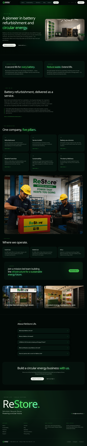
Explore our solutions (9, 45)
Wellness (4, 431)
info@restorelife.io (77, 413)
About (23, 2)
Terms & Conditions (28, 431)
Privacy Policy (27, 433)
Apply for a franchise (37, 378)
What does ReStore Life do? (43, 330)
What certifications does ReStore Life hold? (43, 347)
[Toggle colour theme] (75, 2)
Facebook (81, 441)
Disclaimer (26, 429)
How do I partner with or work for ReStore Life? (43, 353)
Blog (44, 2)
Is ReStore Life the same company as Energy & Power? (43, 342)
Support (56, 2)
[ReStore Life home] (7, 2)
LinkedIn (69, 441)
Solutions (38, 2)
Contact (81, 2)
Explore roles (74, 270)
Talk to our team (51, 378)
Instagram (75, 441)
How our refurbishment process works (13, 116)
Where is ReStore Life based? (43, 336)
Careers (49, 2)
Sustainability (29, 2)
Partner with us (22, 45)
